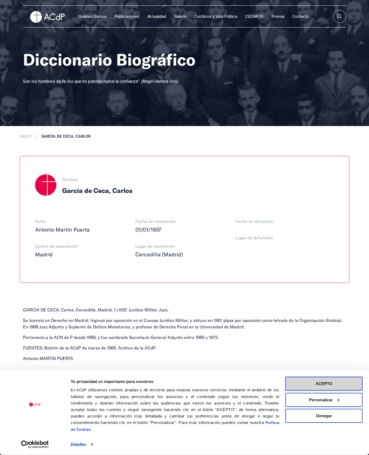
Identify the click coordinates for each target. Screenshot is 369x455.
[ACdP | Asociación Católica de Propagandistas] (47, 16)
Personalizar (321, 399)
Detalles (78, 444)
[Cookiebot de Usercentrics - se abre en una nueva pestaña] (35, 444)
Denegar (324, 415)
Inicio (25, 136)
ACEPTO (324, 383)
